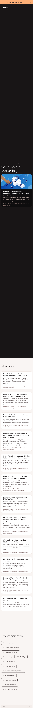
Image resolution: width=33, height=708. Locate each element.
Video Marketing (9, 675)
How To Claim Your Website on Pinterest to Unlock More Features (15, 375)
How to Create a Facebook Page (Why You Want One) (15, 498)
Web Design (8, 657)
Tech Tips (21, 657)
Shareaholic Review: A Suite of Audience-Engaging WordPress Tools (14, 519)
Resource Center (11, 163)
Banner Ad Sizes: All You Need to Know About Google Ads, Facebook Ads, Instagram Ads (16, 435)
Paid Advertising (9, 666)
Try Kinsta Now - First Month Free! (15, 2)
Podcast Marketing (9, 685)
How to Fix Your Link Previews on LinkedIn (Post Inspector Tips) (15, 395)
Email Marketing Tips (10, 652)
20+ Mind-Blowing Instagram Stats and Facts (15, 560)
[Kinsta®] (6, 7)
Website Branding (9, 680)
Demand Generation (10, 689)
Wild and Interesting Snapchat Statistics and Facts (14, 541)
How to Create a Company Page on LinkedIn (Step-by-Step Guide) (16, 477)
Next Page (20, 616)
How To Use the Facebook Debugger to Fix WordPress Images (16, 192)
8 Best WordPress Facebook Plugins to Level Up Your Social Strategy (16, 457)
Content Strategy (9, 661)
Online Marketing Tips (11, 647)
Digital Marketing (21, 163)
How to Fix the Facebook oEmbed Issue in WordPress (15, 416)
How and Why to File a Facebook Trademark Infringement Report (15, 579)
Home (3, 163)
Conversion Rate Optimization (13, 671)
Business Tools (9, 643)
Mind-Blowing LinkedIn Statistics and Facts (15, 599)
